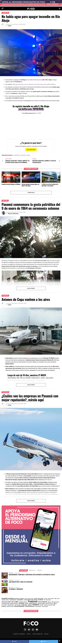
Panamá (36, 605)
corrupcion (20, 599)
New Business (11, 605)
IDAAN (28, 155)
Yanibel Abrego (38, 606)
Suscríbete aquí (31, 149)
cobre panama (50, 598)
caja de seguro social (29, 598)
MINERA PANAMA (33, 603)
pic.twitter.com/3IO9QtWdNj (30, 109)
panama (30, 604)
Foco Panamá (42, 602)
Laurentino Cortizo (6, 603)
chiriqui (45, 598)
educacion (48, 599)
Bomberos (17, 155)
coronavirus (13, 599)
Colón (58, 598)
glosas (49, 601)
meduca (26, 603)
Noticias (46, 634)
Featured (23, 155)
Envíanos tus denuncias (19, 634)
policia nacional (48, 605)
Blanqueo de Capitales (19, 598)
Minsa (55, 603)
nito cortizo (18, 605)
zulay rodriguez (45, 606)
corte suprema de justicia (30, 599)
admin (9, 25)
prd (54, 605)
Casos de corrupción (37, 634)
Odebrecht (24, 605)
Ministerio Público (49, 603)
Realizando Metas (10, 606)
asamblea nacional (8, 598)
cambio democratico (38, 598)
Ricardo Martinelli (19, 606)
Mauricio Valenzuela (13, 213)
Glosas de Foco (55, 601)
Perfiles (29, 634)
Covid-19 (40, 599)
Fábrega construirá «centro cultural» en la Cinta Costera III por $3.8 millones (34, 84)
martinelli (21, 603)
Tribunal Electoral (29, 606)
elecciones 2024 (6, 602)
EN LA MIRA (15, 601)
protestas (4, 606)
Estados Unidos (23, 602)
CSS (44, 599)
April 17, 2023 (37, 113)
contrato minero (5, 599)
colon (55, 598)
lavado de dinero (14, 603)
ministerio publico (41, 603)
